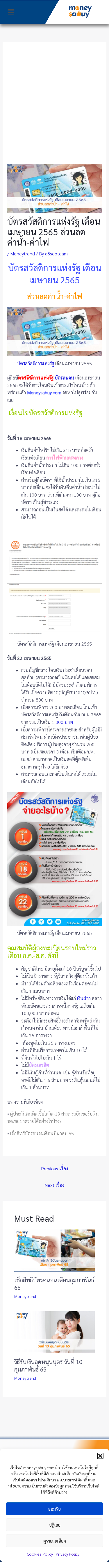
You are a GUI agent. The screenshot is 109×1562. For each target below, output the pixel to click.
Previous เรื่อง (54, 1168)
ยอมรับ (54, 1509)
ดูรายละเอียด (54, 1540)
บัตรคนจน (64, 378)
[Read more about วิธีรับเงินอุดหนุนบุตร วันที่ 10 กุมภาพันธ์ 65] (54, 1331)
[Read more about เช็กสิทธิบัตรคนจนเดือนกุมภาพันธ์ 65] (54, 1250)
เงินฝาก (84, 998)
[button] (100, 1456)
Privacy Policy (67, 1553)
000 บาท (64, 722)
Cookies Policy (40, 1553)
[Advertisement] (54, 106)
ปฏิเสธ (54, 1525)
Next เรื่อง (54, 1185)
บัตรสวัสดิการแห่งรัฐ (35, 363)
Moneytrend (22, 253)
